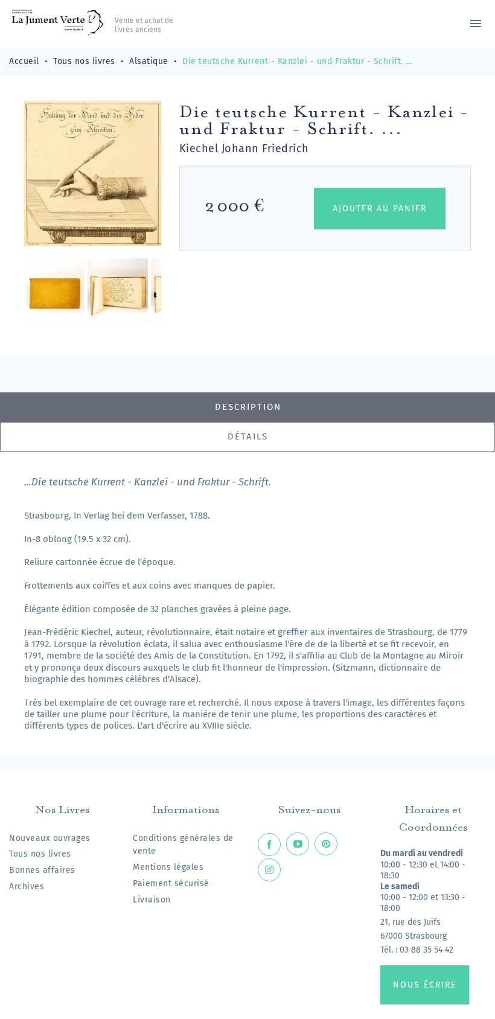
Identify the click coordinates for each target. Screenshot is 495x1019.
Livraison (152, 900)
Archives (26, 886)
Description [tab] (248, 406)
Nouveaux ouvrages (50, 838)
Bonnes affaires (42, 870)
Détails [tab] (248, 436)
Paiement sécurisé (171, 883)
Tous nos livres (40, 854)
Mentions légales (168, 867)
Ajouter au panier (380, 208)
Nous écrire (424, 985)
